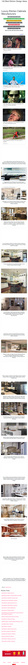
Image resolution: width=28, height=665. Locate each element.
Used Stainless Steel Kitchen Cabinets (9, 605)
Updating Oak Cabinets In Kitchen (8, 633)
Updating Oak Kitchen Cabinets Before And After (12, 595)
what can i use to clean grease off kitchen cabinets (14, 18)
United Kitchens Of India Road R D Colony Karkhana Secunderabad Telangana (12, 613)
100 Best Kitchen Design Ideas (14, 1)
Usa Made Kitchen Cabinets (7, 624)
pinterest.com (8, 587)
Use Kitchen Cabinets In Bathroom (9, 631)
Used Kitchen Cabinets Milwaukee (9, 607)
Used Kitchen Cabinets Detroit (8, 610)
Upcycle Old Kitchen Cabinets (8, 636)
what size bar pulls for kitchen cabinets (14, 22)
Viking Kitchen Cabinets (6, 626)
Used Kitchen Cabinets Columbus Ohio (10, 598)
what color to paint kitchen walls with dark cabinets (14, 26)
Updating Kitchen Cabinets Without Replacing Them (12, 621)
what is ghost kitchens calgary (14, 28)
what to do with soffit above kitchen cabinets (14, 30)
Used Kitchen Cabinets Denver (8, 593)
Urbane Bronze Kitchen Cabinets (8, 641)
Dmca (4, 662)
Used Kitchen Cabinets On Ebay (8, 619)
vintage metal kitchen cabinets (14, 16)
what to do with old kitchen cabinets (14, 20)
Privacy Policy (16, 662)
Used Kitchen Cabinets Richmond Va (9, 603)
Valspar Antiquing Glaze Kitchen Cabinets (10, 616)
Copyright (23, 662)
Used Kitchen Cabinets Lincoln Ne (9, 638)
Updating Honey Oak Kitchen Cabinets (9, 600)
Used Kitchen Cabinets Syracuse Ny (9, 629)
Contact (9, 662)
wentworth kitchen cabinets (14, 24)
